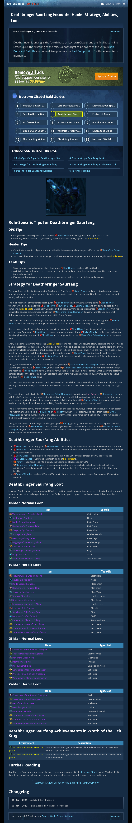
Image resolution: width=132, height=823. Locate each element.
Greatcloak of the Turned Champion (29, 649)
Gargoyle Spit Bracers (23, 530)
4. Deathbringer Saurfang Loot (86, 158)
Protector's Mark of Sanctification (28, 628)
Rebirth (59, 411)
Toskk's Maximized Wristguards (27, 653)
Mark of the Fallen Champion (69, 311)
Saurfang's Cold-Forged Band (26, 550)
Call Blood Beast (24, 458)
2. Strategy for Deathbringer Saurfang (35, 164)
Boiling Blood (82, 305)
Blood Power (69, 267)
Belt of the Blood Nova (23, 657)
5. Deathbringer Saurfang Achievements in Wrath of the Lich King (93, 164)
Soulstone (45, 411)
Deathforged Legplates (23, 538)
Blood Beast (93, 238)
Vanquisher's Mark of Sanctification (29, 632)
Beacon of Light (110, 394)
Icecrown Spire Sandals (23, 546)
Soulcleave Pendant (22, 518)
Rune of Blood (65, 305)
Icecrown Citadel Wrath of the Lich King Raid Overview (66, 782)
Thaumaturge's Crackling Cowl (27, 514)
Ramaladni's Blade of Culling (26, 558)
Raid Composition (82, 51)
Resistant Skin (51, 356)
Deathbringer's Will (21, 661)
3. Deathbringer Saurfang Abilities (33, 170)
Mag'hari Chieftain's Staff (24, 554)
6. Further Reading (79, 170)
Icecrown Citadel (89, 771)
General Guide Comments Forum (58, 816)
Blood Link (21, 446)
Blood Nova (63, 235)
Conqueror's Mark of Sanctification (29, 624)
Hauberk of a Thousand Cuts (26, 526)
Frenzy (66, 423)
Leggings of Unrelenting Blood (27, 542)
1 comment (115, 31)
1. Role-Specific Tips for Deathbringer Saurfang (38, 158)
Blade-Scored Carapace (24, 522)
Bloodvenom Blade (21, 665)
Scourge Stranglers (21, 534)
